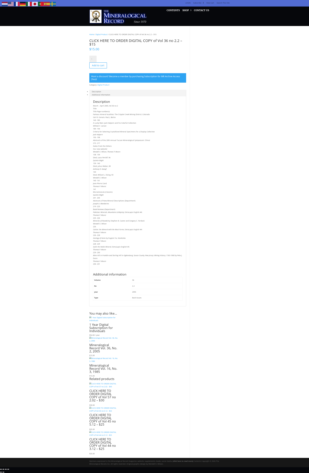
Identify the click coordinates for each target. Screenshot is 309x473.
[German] (23, 4)
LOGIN (188, 3)
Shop (185, 10)
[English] (11, 4)
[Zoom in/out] (1, 469)
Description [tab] (96, 91)
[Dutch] (5, 4)
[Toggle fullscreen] (3, 469)
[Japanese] (35, 4)
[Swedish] (53, 4)
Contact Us (201, 10)
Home (91, 34)
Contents (173, 10)
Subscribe (197, 3)
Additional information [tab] (101, 95)
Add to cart (98, 65)
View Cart (210, 3)
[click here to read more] (183, 461)
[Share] (6, 469)
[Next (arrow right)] (3, 472)
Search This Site (223, 3)
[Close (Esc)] (8, 469)
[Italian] (29, 4)
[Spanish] (47, 4)
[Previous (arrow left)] (1, 472)
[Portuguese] (41, 4)
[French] (17, 4)
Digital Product (102, 34)
